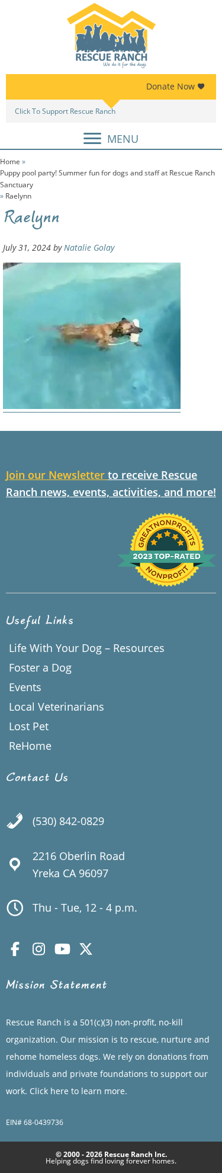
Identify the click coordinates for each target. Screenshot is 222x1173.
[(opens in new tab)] (167, 583)
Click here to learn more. (78, 1091)
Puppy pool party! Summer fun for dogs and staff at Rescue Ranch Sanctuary (107, 178)
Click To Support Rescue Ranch (65, 111)
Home (10, 161)
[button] (15, 949)
